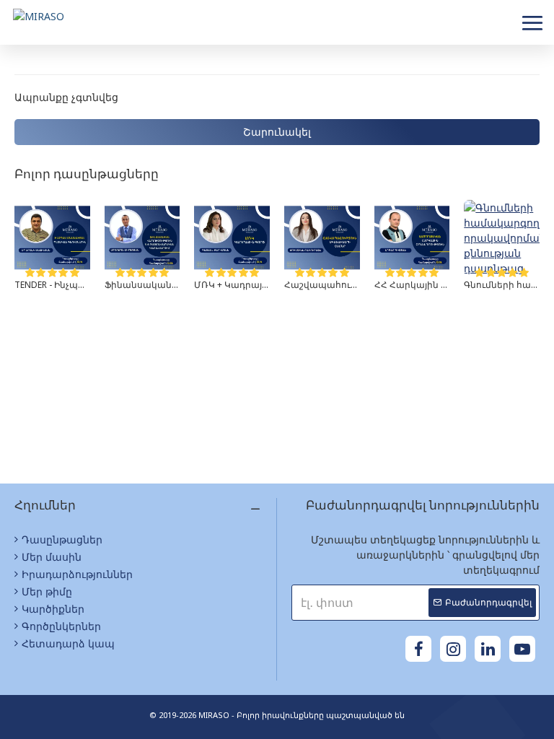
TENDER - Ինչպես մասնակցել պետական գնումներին (52, 285)
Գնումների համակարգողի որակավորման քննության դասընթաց (502, 285)
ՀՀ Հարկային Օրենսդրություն (412, 285)
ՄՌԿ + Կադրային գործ (232, 285)
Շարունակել (277, 132)
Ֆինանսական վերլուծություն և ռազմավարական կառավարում (142, 285)
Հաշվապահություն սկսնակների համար (322, 285)
